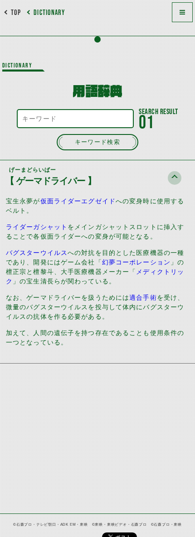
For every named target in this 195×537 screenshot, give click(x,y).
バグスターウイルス (37, 252)
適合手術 (142, 297)
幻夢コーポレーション (136, 262)
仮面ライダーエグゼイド (78, 201)
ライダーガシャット (37, 226)
